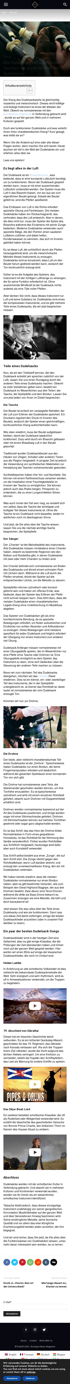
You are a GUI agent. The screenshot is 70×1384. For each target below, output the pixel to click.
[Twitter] (44, 1329)
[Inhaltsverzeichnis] (29, 90)
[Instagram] (35, 1329)
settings (31, 1372)
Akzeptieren (12, 1378)
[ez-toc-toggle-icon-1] (28, 90)
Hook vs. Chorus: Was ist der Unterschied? (18, 1284)
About (24, 1340)
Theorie (13, 12)
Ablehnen (30, 1378)
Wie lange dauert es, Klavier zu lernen (54, 1284)
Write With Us (45, 1340)
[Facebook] (25, 1329)
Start (4, 12)
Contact (33, 1340)
